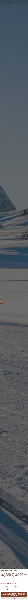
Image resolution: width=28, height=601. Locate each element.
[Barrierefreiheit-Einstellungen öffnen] (1, 301)
